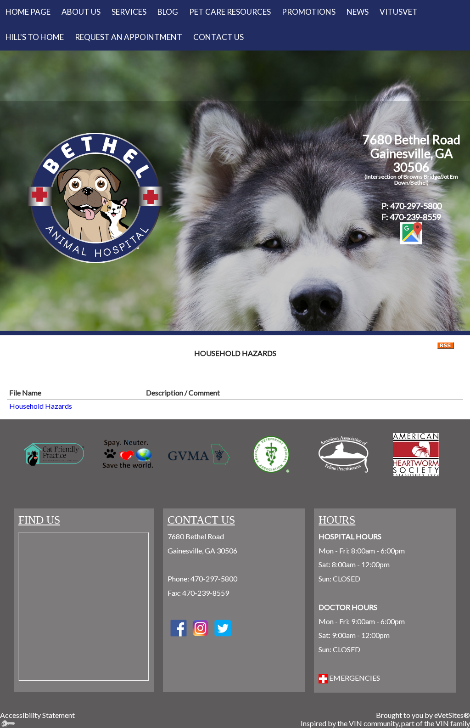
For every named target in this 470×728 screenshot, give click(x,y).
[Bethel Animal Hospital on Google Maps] (411, 233)
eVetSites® (452, 715)
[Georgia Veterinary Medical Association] (199, 454)
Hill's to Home (35, 37)
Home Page (28, 12)
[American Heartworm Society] (415, 454)
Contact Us (218, 37)
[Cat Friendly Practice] (54, 454)
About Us (81, 12)
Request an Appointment (128, 37)
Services (129, 12)
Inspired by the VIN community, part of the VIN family (385, 723)
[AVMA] (271, 454)
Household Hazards (40, 405)
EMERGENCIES (354, 677)
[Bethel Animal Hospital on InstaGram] (200, 627)
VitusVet (399, 12)
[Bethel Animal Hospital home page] (95, 196)
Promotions (309, 12)
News (358, 12)
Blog (167, 12)
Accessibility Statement (37, 715)
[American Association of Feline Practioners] (343, 454)
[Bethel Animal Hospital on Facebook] (178, 627)
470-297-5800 (213, 578)
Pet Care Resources (230, 12)
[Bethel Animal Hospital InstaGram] (222, 627)
